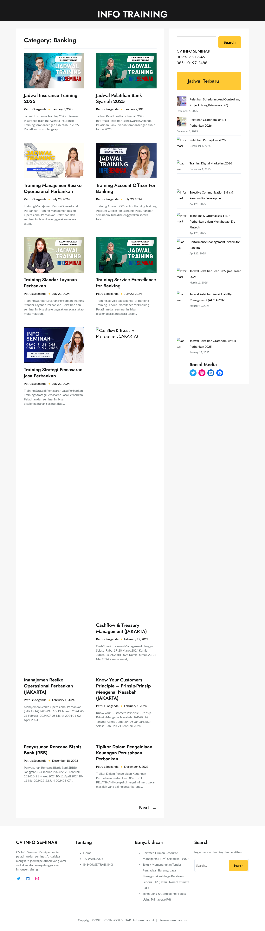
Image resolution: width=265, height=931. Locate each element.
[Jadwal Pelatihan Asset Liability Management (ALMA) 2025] (181, 314)
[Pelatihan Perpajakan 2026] (181, 148)
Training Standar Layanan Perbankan (50, 283)
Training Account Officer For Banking (126, 188)
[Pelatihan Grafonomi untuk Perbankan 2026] (181, 122)
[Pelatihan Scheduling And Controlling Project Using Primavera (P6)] (181, 102)
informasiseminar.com (172, 920)
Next (148, 807)
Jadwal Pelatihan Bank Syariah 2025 (119, 98)
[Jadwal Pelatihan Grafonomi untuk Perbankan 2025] (181, 361)
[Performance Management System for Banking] (181, 253)
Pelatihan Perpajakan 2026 (208, 140)
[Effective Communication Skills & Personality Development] (181, 201)
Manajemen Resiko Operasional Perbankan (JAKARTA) (48, 686)
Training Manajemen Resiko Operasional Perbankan (53, 188)
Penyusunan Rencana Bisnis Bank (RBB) (52, 750)
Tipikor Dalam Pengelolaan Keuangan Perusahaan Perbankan (124, 753)
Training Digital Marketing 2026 (211, 163)
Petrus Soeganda (35, 109)
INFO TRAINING (132, 14)
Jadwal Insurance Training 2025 (50, 98)
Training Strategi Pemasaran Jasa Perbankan (53, 373)
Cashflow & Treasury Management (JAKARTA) (121, 628)
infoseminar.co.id (144, 920)
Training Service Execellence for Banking (126, 283)
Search (230, 42)
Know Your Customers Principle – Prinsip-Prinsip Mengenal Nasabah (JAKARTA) (123, 689)
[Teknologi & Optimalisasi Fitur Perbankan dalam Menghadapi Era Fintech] (181, 224)
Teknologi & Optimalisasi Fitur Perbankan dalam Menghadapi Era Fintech (212, 221)
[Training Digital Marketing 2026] (181, 174)
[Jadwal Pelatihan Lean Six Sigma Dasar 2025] (181, 279)
